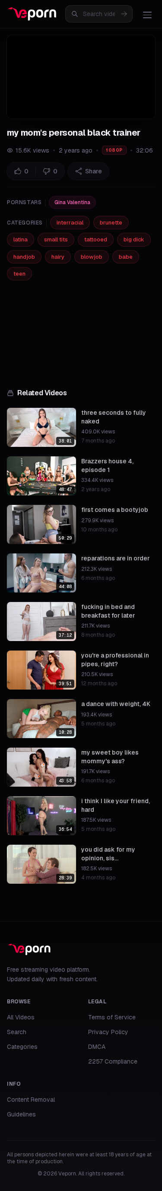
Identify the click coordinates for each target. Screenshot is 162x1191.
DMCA (96, 1047)
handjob (24, 256)
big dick (134, 239)
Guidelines (21, 1114)
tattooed (95, 239)
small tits (56, 239)
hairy (57, 256)
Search (16, 1032)
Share (93, 171)
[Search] (124, 14)
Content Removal (31, 1099)
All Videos (21, 1017)
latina (20, 239)
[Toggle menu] (147, 15)
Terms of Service (112, 1017)
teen (19, 273)
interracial (70, 222)
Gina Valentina (72, 202)
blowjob (91, 256)
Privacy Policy (108, 1032)
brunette (111, 222)
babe (126, 256)
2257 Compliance (112, 1061)
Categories (22, 1047)
